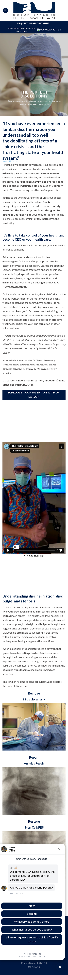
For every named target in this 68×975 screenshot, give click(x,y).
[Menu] (5, 10)
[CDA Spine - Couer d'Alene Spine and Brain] (34, 10)
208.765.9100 (21, 32)
